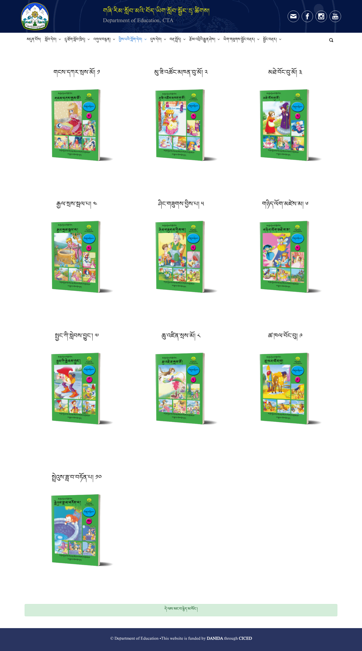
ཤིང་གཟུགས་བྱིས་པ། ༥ (181, 205)
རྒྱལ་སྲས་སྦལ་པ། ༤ (76, 205)
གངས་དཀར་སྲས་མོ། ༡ (76, 74)
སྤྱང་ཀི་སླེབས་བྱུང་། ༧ (77, 337)
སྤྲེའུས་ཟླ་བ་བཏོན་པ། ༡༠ (77, 479)
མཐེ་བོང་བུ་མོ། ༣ (285, 74)
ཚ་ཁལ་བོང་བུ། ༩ (285, 337)
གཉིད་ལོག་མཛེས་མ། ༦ (285, 205)
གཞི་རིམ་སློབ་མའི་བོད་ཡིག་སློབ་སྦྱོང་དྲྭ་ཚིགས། (156, 11)
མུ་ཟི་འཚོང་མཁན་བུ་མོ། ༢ (181, 74)
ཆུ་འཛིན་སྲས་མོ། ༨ (181, 337)
